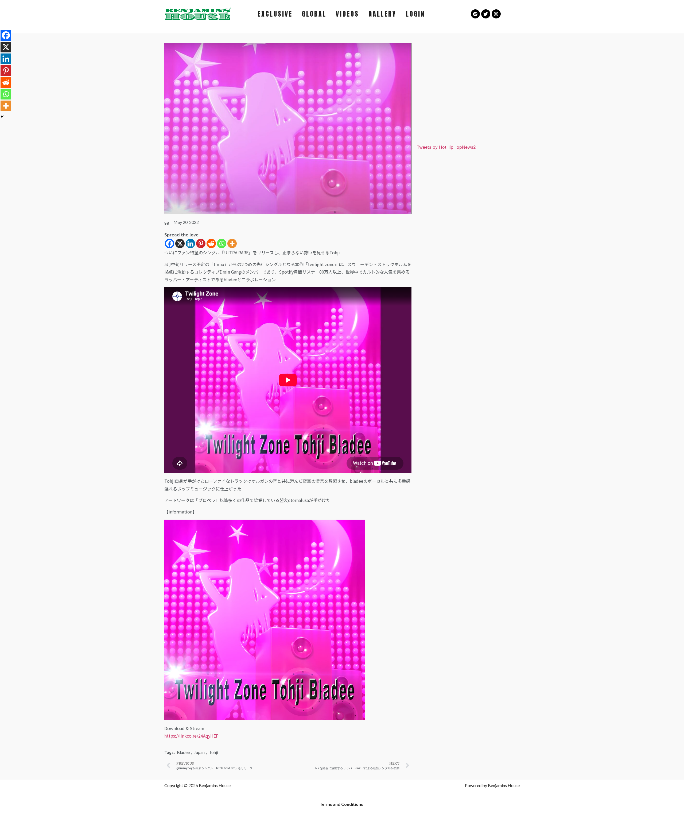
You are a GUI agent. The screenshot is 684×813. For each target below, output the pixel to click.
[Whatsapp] (221, 243)
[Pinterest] (200, 243)
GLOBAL (314, 14)
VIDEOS (347, 14)
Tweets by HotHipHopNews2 (446, 147)
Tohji (213, 752)
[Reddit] (211, 243)
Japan (199, 752)
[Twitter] (485, 13)
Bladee (183, 752)
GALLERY (382, 14)
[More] (232, 243)
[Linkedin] (190, 243)
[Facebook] (169, 243)
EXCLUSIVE (275, 14)
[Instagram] (496, 13)
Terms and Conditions (341, 804)
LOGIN (415, 14)
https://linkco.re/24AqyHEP (191, 736)
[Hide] (2, 116)
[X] (180, 243)
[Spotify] (475, 13)
